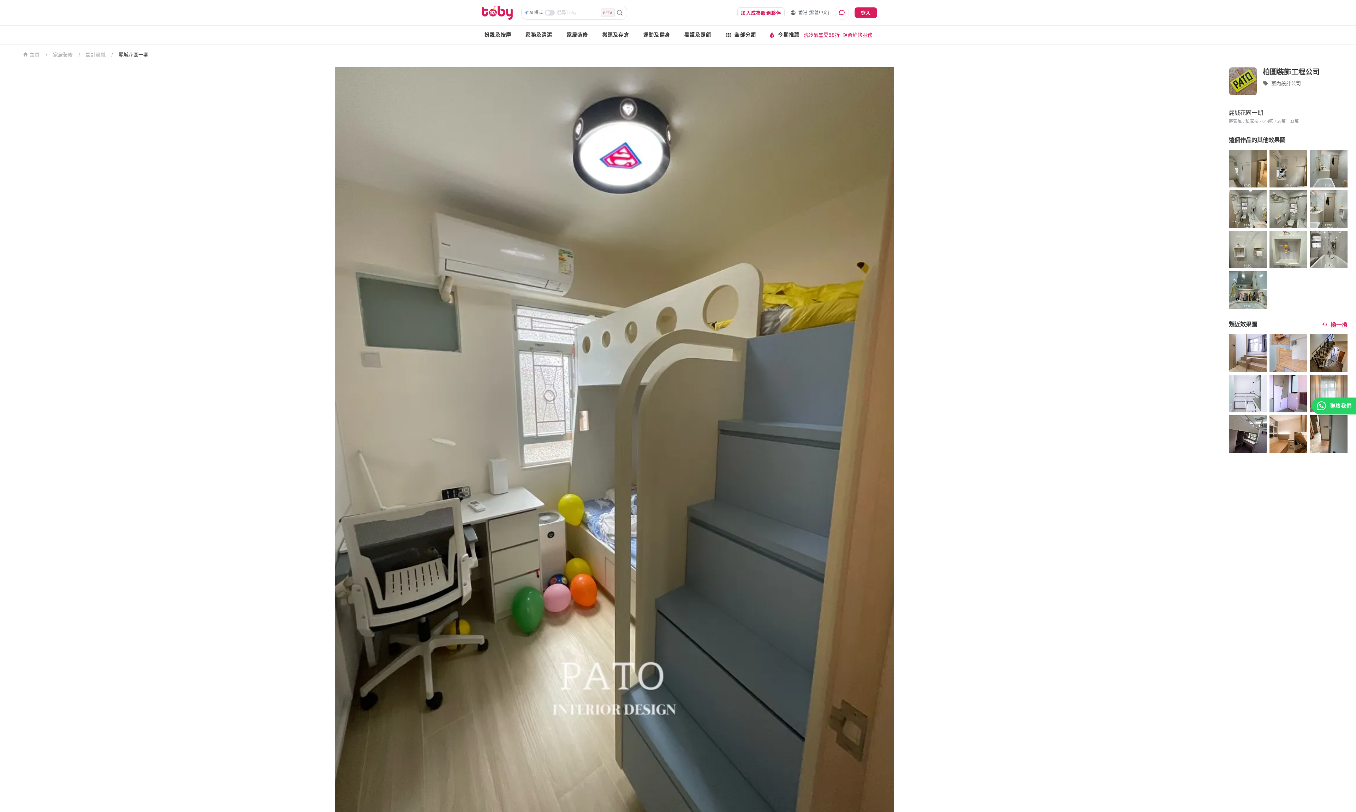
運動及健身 (656, 34)
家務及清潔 (538, 34)
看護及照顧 (697, 34)
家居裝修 (577, 34)
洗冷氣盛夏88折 (822, 35)
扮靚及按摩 (497, 34)
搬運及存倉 (615, 34)
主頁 (35, 55)
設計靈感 (96, 55)
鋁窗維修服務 (857, 35)
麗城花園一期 (133, 55)
